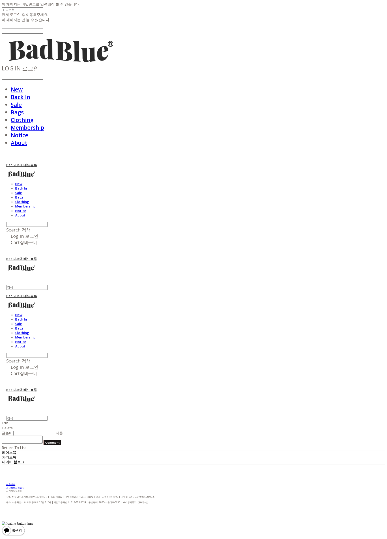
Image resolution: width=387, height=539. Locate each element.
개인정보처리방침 (15, 487)
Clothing (22, 120)
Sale (16, 104)
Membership (27, 127)
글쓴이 (7, 432)
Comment (52, 443)
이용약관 (10, 484)
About (19, 142)
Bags (17, 112)
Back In (20, 97)
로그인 (15, 14)
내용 (59, 432)
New (17, 89)
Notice (19, 135)
